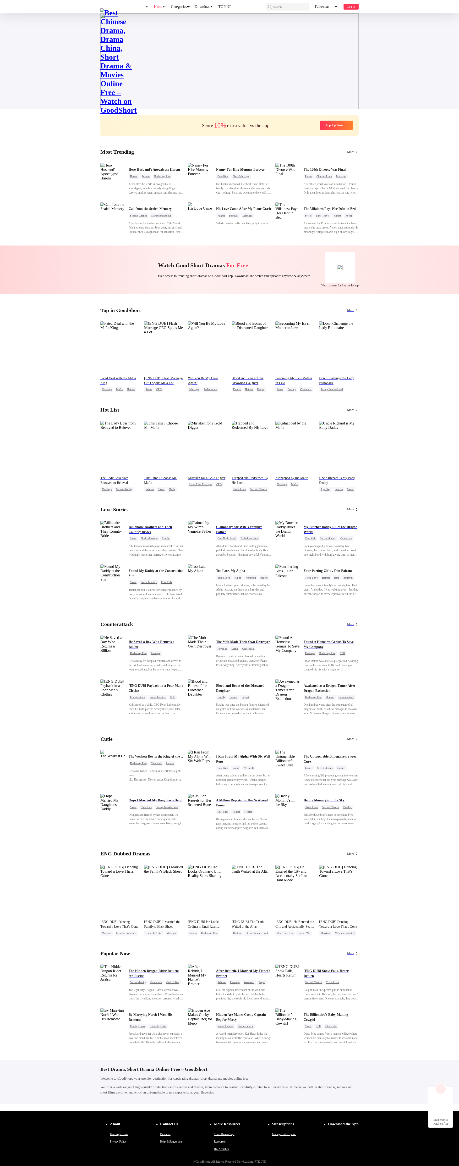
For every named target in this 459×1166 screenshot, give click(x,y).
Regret (308, 176)
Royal (348, 215)
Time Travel (322, 215)
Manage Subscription (284, 1134)
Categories (179, 7)
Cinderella (305, 389)
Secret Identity (124, 489)
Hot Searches (221, 1149)
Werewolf (251, 577)
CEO (159, 389)
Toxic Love (239, 489)
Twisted (248, 811)
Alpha (238, 577)
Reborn (150, 489)
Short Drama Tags (224, 1134)
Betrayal (233, 215)
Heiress (131, 389)
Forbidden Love (249, 538)
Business (165, 1134)
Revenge (155, 653)
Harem (133, 176)
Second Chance (138, 215)
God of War (304, 933)
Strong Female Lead (332, 389)
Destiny (292, 389)
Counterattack (137, 697)
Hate (336, 577)
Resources (220, 1141)
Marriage (341, 176)
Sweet (308, 215)
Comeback (346, 538)
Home (158, 7)
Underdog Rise (162, 176)
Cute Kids (223, 176)
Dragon (330, 697)
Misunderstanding (161, 215)
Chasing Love (324, 176)
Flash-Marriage (241, 176)
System (146, 176)
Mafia (119, 389)
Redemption (210, 389)
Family (237, 389)
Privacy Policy (118, 1141)
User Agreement (119, 1134)
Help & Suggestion (171, 1141)
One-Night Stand (227, 538)
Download (203, 7)
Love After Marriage (200, 484)
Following (322, 6)
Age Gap (325, 489)
